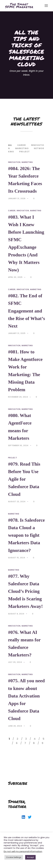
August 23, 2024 (16, 501)
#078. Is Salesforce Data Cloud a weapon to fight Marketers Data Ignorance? (26, 535)
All (10, 145)
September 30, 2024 (18, 445)
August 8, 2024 (16, 613)
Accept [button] (30, 857)
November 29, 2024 (18, 397)
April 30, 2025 (15, 277)
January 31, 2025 (16, 333)
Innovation (14, 162)
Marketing (22, 148)
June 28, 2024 (15, 726)
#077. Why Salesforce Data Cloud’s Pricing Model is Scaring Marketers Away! (25, 591)
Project (24, 151)
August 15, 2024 (16, 557)
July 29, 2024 (15, 662)
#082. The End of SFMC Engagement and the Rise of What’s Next (26, 311)
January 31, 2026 (16, 198)
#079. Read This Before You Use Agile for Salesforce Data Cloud (24, 479)
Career (21, 145)
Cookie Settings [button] (13, 857)
